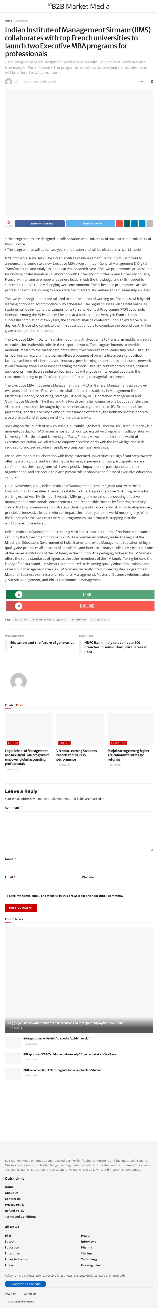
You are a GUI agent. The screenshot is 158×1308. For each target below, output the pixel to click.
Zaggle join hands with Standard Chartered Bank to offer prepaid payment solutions (65, 1023)
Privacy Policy (14, 1205)
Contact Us (13, 1199)
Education (22, 20)
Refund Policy (14, 1211)
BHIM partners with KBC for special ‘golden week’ (55, 1038)
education (21, 619)
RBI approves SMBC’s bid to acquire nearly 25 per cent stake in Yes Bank (69, 1054)
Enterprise (12, 1253)
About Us (11, 1193)
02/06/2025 (64, 764)
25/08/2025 (31, 1059)
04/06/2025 (13, 769)
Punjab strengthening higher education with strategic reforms (128, 755)
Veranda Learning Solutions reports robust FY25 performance (76, 755)
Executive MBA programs (49, 619)
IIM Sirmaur (78, 619)
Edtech (13, 742)
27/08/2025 (16, 1028)
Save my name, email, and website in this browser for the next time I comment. (66, 896)
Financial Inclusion (18, 1259)
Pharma (86, 1247)
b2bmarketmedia (24, 1301)
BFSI (8, 1235)
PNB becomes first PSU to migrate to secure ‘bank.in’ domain (62, 1070)
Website (88, 877)
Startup (86, 1253)
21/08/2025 (31, 1075)
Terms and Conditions (20, 1217)
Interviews (88, 1241)
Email (10, 877)
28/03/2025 (115, 764)
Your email (19, 1100)
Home (8, 20)
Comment (13, 807)
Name (10, 859)
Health (86, 1235)
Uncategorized (91, 1265)
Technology (89, 1259)
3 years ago (31, 81)
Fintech (10, 1265)
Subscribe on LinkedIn (25, 1284)
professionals (100, 619)
